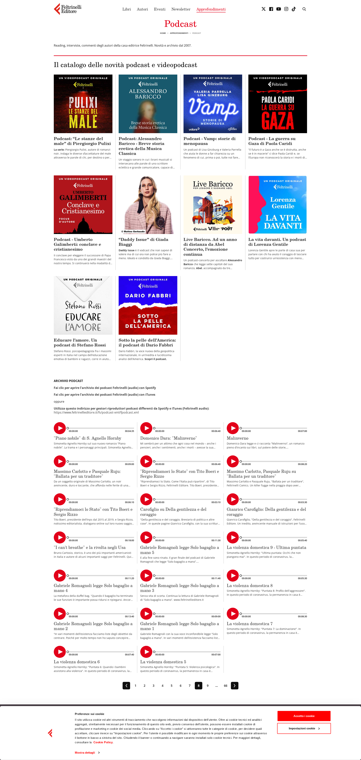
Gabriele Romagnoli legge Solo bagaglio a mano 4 (93, 587)
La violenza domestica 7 (250, 623)
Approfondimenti (211, 9)
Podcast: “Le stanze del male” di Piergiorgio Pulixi (82, 141)
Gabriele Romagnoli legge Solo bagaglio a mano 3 (179, 587)
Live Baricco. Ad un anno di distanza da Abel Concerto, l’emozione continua (210, 246)
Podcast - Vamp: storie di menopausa (210, 141)
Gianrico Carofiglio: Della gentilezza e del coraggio (266, 511)
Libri (126, 9)
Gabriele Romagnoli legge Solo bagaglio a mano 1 (179, 626)
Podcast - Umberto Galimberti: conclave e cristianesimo (77, 244)
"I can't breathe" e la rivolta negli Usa (90, 547)
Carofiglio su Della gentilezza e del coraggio (173, 511)
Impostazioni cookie (302, 728)
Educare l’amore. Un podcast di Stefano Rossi (80, 342)
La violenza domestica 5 (163, 662)
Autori (142, 9)
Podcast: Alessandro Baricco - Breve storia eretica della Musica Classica (141, 146)
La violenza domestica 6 (77, 662)
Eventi (159, 9)
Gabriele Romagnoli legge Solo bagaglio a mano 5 (179, 549)
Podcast (180, 23)
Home (163, 33)
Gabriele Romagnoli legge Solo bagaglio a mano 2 (93, 626)
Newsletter (180, 9)
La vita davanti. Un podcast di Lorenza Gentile (277, 242)
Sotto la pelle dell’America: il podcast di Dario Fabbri (147, 342)
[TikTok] (294, 9)
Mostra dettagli (85, 752)
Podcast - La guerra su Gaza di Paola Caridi (272, 141)
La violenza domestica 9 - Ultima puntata (266, 547)
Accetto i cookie (304, 716)
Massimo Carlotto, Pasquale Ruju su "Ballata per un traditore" (261, 473)
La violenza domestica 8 (250, 585)
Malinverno (237, 438)
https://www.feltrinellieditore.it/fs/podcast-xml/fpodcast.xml (96, 412)
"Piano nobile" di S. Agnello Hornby (87, 438)
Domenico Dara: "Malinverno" (168, 438)
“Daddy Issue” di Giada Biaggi (143, 242)
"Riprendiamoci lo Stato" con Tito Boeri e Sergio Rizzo (179, 473)
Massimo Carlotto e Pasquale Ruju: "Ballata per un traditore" (87, 473)
